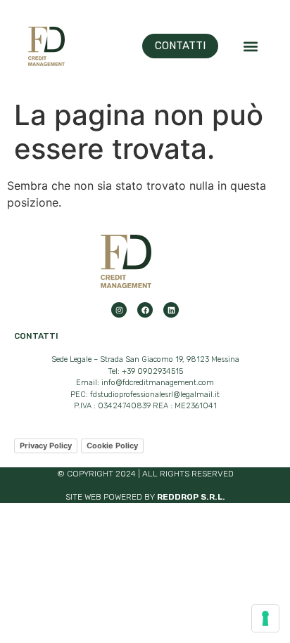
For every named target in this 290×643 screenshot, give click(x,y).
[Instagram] (119, 310)
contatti (36, 336)
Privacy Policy (46, 445)
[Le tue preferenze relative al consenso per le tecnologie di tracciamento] (265, 618)
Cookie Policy (112, 445)
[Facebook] (145, 310)
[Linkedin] (171, 310)
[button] (250, 46)
